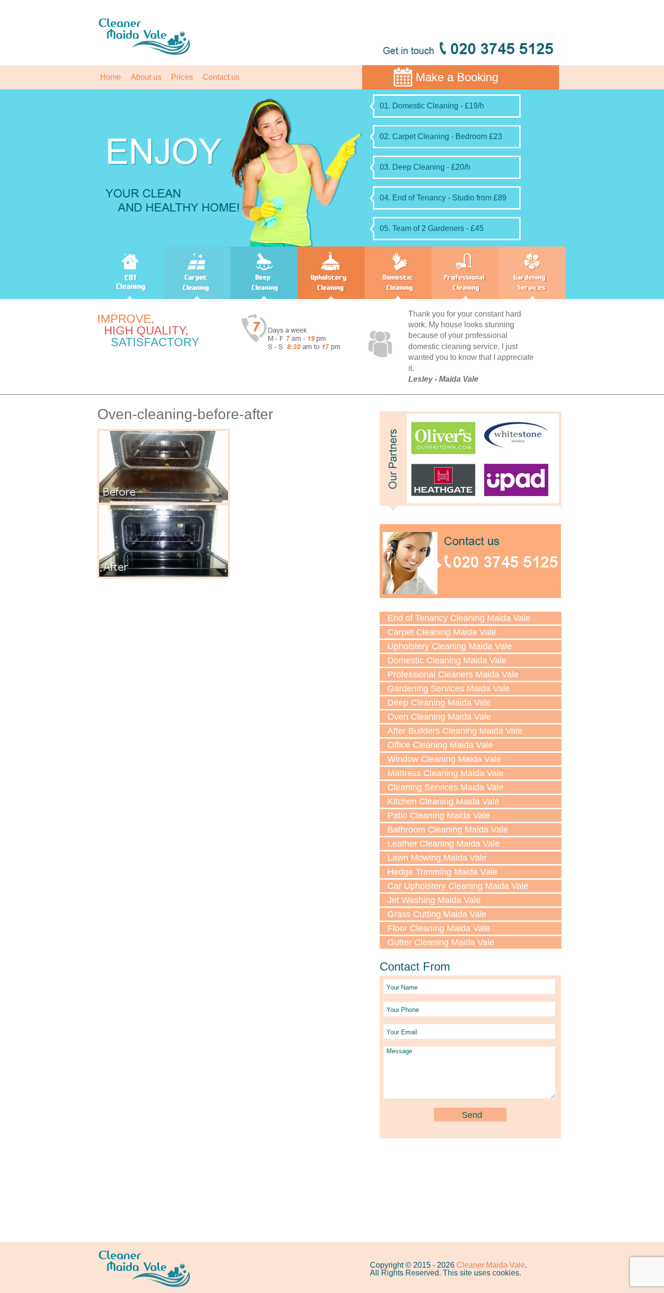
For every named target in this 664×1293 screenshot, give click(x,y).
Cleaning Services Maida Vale (445, 787)
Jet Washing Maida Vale (434, 900)
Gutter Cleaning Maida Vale (440, 942)
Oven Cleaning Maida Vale (439, 717)
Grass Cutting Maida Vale (437, 914)
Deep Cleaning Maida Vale (439, 703)
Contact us (221, 77)
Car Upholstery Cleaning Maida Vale (457, 886)
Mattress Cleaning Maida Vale (445, 773)
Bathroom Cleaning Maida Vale (447, 829)
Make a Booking (457, 77)
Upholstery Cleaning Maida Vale (449, 646)
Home (110, 77)
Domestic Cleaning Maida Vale (447, 660)
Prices (182, 77)
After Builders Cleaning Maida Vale (455, 731)
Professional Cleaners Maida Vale (453, 674)
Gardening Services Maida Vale (448, 688)
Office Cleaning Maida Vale (440, 745)
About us (146, 77)
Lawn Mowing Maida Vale (437, 858)
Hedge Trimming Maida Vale (442, 872)
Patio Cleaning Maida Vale (438, 815)
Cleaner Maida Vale (490, 1265)
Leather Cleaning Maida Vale (443, 844)
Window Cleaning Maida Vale (444, 759)
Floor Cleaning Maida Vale (438, 928)
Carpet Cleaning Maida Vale (441, 632)
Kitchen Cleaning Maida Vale (443, 801)
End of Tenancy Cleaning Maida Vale (458, 618)
